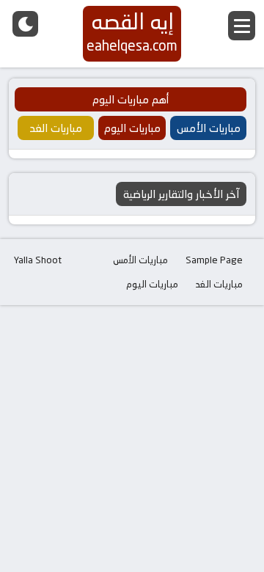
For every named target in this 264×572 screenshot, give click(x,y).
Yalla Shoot (38, 259)
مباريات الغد (219, 283)
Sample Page (214, 259)
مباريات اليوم (152, 283)
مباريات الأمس (140, 259)
